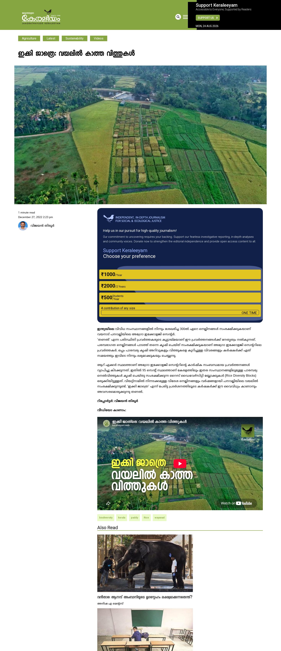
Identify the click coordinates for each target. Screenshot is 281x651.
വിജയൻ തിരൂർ (41, 226)
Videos (98, 38)
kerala (121, 517)
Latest (51, 38)
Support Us (206, 17)
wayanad (160, 517)
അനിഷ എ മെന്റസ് (110, 603)
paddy (134, 517)
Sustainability (75, 38)
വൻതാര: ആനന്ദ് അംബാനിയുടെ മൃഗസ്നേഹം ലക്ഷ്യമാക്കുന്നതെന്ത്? (144, 597)
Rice (146, 517)
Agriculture (29, 38)
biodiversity (105, 517)
